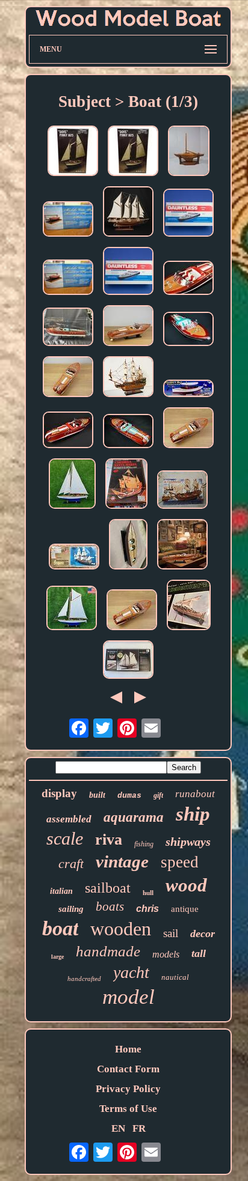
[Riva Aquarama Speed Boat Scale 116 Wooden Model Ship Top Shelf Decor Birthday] (128, 327)
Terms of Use (128, 1108)
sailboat (108, 888)
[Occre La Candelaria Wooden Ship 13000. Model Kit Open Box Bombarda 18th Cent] (182, 491)
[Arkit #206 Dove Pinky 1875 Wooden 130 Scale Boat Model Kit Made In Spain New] (73, 152)
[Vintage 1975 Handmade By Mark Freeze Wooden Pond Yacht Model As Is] (188, 152)
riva (108, 839)
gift (158, 795)
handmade (108, 951)
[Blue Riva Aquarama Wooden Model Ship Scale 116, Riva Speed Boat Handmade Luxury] (68, 328)
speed (180, 862)
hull (148, 892)
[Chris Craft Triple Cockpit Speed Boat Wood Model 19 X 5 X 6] (128, 545)
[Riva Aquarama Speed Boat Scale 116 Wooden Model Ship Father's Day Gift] (68, 378)
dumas (129, 795)
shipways (188, 841)
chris (147, 908)
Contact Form (128, 1069)
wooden (120, 929)
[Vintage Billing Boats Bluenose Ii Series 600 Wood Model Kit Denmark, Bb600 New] (128, 661)
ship (193, 814)
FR (139, 1128)
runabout (195, 794)
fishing (143, 844)
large (57, 956)
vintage (122, 861)
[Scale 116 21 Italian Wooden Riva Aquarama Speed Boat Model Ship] (132, 611)
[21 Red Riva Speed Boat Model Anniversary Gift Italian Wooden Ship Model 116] (188, 279)
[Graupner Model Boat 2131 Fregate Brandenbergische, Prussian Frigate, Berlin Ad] (74, 558)
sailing (71, 909)
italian (61, 891)
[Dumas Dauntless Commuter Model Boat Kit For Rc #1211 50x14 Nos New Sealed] (188, 214)
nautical (175, 977)
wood (186, 885)
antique (185, 909)
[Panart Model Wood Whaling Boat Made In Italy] (188, 606)
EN (118, 1128)
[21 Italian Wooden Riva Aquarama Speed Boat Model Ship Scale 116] (188, 429)
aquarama (134, 817)
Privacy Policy (128, 1088)
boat (60, 928)
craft (71, 863)
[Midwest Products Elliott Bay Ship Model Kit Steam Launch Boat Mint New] (188, 390)
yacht (131, 972)
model (128, 997)
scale (64, 838)
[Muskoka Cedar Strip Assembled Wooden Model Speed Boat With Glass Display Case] (68, 220)
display (59, 793)
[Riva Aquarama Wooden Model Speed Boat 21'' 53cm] (68, 431)
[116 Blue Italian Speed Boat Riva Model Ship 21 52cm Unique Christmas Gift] (188, 330)
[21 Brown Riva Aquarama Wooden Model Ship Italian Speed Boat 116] (182, 545)
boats (110, 906)
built (97, 795)
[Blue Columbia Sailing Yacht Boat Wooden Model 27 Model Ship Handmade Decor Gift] (72, 609)
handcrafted (84, 978)
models (165, 954)
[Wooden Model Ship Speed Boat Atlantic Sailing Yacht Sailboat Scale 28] (128, 213)
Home (128, 1049)
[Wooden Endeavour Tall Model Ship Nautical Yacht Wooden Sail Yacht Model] (72, 485)
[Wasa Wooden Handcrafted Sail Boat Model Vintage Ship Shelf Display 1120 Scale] (128, 378)
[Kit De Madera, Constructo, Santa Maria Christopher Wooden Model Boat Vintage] (126, 485)
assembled (68, 819)
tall (198, 953)
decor (202, 933)
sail (170, 933)
